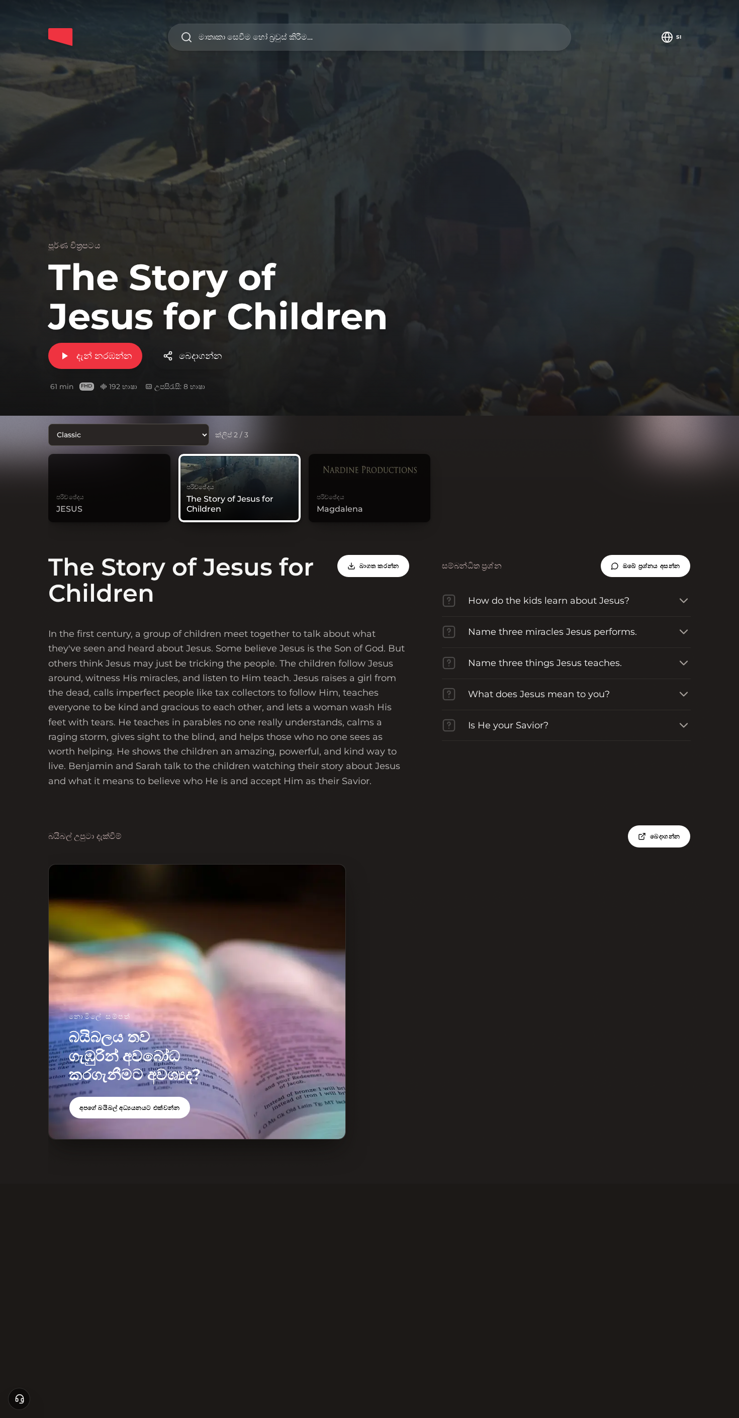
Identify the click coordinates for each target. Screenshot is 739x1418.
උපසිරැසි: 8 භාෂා (179, 386)
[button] (645, 566)
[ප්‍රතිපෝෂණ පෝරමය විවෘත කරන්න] (19, 1399)
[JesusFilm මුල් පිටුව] (60, 37)
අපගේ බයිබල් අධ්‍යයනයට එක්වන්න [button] (129, 1107)
